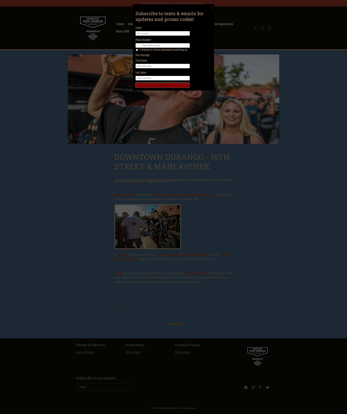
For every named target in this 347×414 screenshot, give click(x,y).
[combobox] (137, 45)
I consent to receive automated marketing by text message (161, 52)
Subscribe (163, 85)
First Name (141, 60)
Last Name (141, 72)
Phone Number (143, 40)
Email (139, 28)
